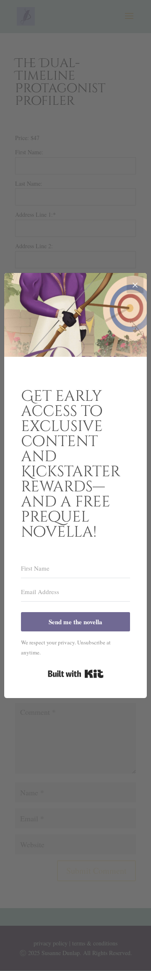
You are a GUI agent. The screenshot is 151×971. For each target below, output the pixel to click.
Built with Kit (76, 673)
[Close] (135, 284)
